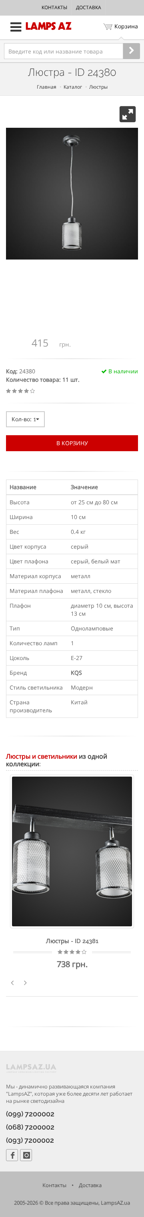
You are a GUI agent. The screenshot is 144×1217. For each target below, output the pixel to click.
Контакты (54, 7)
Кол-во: (24, 419)
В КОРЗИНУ (72, 443)
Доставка (88, 7)
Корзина (126, 26)
